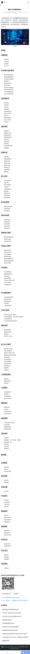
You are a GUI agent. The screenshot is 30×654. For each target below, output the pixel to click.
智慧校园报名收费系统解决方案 (10, 609)
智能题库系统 (5, 640)
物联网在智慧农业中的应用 (13, 597)
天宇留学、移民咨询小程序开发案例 (11, 613)
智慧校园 (17, 18)
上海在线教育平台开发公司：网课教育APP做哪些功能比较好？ (15, 637)
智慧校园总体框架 (7, 620)
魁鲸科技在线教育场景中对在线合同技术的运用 (14, 633)
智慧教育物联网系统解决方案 (9, 630)
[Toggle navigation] (28, 2)
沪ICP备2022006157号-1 (15, 648)
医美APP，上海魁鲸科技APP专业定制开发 (17, 600)
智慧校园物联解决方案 (8, 623)
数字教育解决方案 (7, 12)
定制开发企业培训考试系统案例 (10, 626)
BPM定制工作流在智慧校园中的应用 (11, 616)
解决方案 (14, 12)
